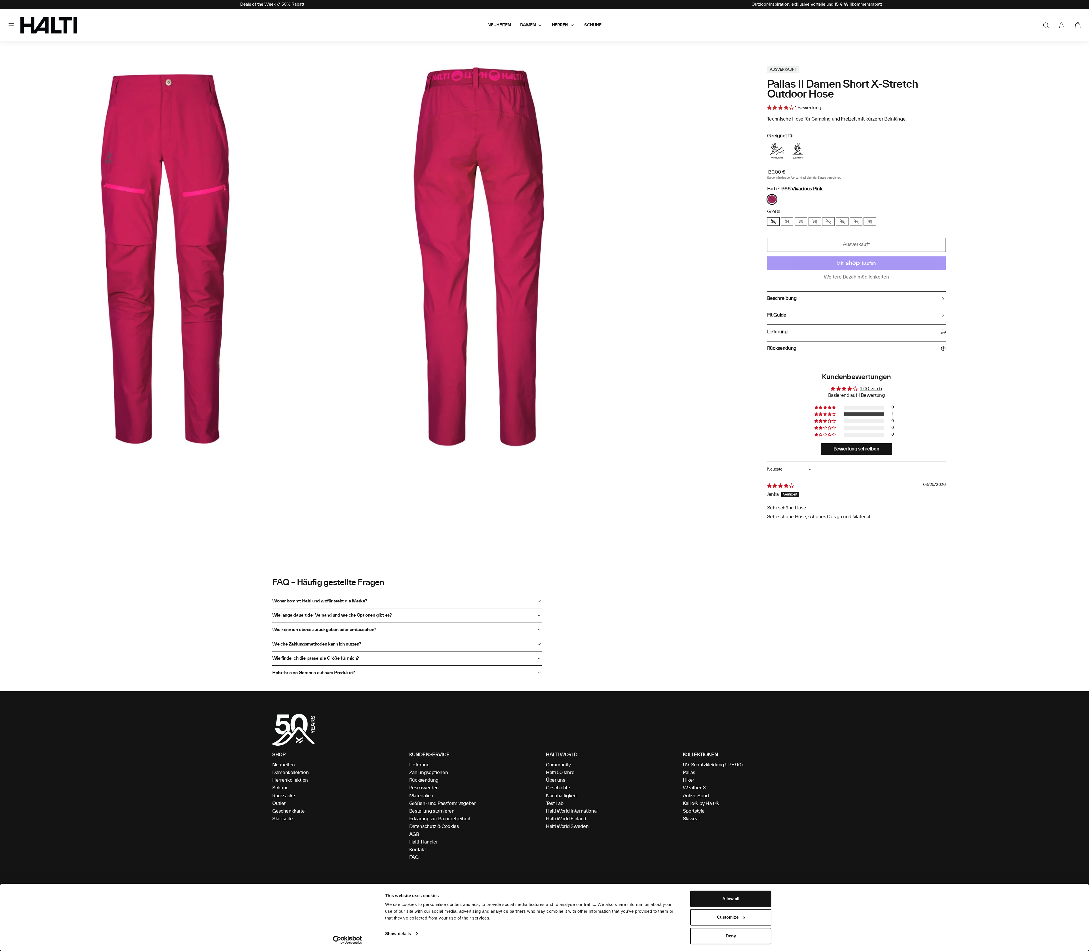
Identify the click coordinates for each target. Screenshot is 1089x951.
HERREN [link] (560, 25)
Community (558, 765)
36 (801, 221)
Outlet (279, 803)
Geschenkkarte (288, 811)
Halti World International (572, 811)
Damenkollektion (290, 772)
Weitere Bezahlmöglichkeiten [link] (856, 277)
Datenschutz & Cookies (434, 826)
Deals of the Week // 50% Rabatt (272, 5)
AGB (414, 834)
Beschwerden (424, 788)
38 (814, 221)
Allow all (731, 898)
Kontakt (417, 849)
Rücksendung (423, 780)
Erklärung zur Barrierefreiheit (439, 819)
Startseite (282, 819)
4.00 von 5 (871, 389)
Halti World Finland (566, 819)
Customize (727, 917)
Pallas (689, 772)
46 (870, 221)
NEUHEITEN (499, 25)
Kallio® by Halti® (701, 803)
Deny (731, 935)
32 (773, 221)
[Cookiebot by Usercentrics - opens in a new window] (347, 940)
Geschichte (558, 788)
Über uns (555, 780)
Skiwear (691, 819)
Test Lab (554, 803)
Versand (796, 177)
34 (787, 221)
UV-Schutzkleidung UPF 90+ (713, 765)
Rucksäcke (283, 796)
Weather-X (694, 788)
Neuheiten (283, 765)
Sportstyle (694, 811)
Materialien (421, 796)
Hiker (688, 780)
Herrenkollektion (290, 780)
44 (856, 221)
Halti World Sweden (567, 826)
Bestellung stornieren (432, 811)
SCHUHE (592, 25)
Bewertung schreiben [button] (856, 449)
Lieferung (419, 765)
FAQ (414, 857)
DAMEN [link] (528, 25)
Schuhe (280, 788)
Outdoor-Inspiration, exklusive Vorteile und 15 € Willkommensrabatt (817, 5)
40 (828, 221)
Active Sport (696, 796)
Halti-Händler (423, 842)
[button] (11, 25)
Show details (398, 933)
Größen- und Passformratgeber (442, 803)
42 (842, 221)
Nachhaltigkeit (561, 796)
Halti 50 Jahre (560, 772)
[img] (780, 486)
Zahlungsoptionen (428, 772)
